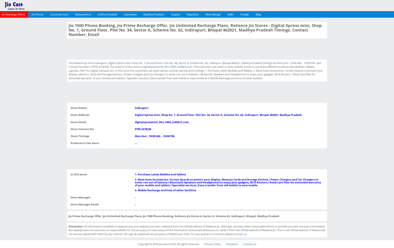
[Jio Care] (28, 5)
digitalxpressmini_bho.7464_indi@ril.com (167, 67)
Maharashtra (83, 14)
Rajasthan (193, 14)
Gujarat (175, 14)
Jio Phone (37, 14)
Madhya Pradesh (153, 14)
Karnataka (130, 14)
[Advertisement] (32, 83)
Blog (258, 14)
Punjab (244, 14)
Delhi (230, 14)
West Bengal (213, 14)
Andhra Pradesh (107, 14)
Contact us (240, 234)
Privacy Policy (212, 244)
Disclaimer (232, 244)
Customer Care (59, 14)
